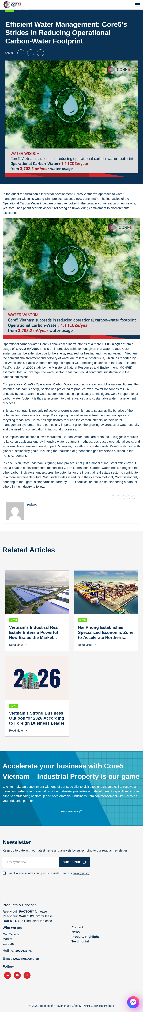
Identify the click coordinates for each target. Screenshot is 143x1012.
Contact (77, 927)
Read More (16, 644)
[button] (137, 4)
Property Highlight (85, 936)
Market (7, 939)
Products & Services (19, 905)
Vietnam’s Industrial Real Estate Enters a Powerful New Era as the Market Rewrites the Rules (34, 635)
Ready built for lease (25, 911)
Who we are (12, 928)
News (76, 932)
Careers (8, 943)
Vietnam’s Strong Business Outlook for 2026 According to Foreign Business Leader (36, 718)
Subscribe (72, 862)
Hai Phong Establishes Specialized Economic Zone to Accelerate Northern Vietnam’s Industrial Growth (106, 635)
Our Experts (11, 934)
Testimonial (80, 941)
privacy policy (81, 873)
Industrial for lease (27, 921)
